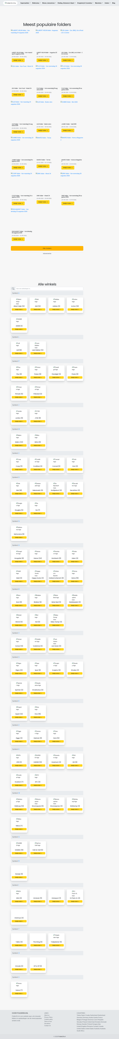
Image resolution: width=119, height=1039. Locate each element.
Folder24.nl (62, 1036)
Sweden (84, 1024)
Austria (91, 1017)
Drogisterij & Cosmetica (84, 3)
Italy (99, 1024)
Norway (79, 1024)
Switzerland (93, 1015)
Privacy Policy (48, 1017)
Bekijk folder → (18, 60)
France (100, 1017)
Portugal (84, 1019)
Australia (97, 1028)
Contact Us (47, 1025)
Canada (95, 1026)
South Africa (80, 1031)
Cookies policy (48, 1019)
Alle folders (47, 248)
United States (81, 1028)
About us (46, 1015)
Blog (113, 3)
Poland (84, 1022)
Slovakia (79, 1022)
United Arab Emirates (93, 1022)
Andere (107, 3)
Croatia (87, 1015)
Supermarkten (24, 3)
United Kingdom (82, 1026)
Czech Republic (99, 1019)
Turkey (79, 1015)
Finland (89, 1024)
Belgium (79, 1019)
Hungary (95, 1024)
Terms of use (48, 1021)
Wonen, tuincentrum (48, 3)
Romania (90, 1026)
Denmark (103, 1022)
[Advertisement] (47, 16)
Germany (79, 1017)
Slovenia (90, 1019)
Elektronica (35, 3)
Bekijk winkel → (19, 309)
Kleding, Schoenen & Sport (66, 3)
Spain (83, 1015)
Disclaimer (47, 1023)
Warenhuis (98, 3)
